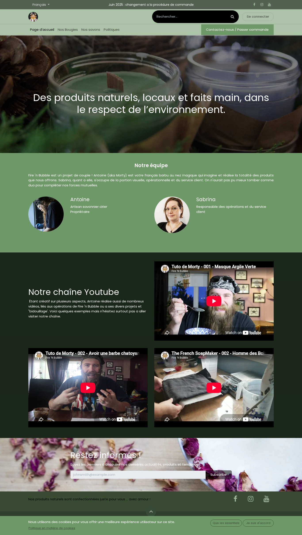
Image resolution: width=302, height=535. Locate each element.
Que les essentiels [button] (226, 523)
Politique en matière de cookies (52, 528)
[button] (151, 511)
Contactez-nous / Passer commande (237, 29)
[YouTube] (269, 4)
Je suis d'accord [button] (258, 523)
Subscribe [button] (218, 474)
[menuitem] (42, 29)
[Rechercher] (232, 16)
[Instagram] (261, 4)
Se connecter (258, 16)
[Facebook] (254, 4)
